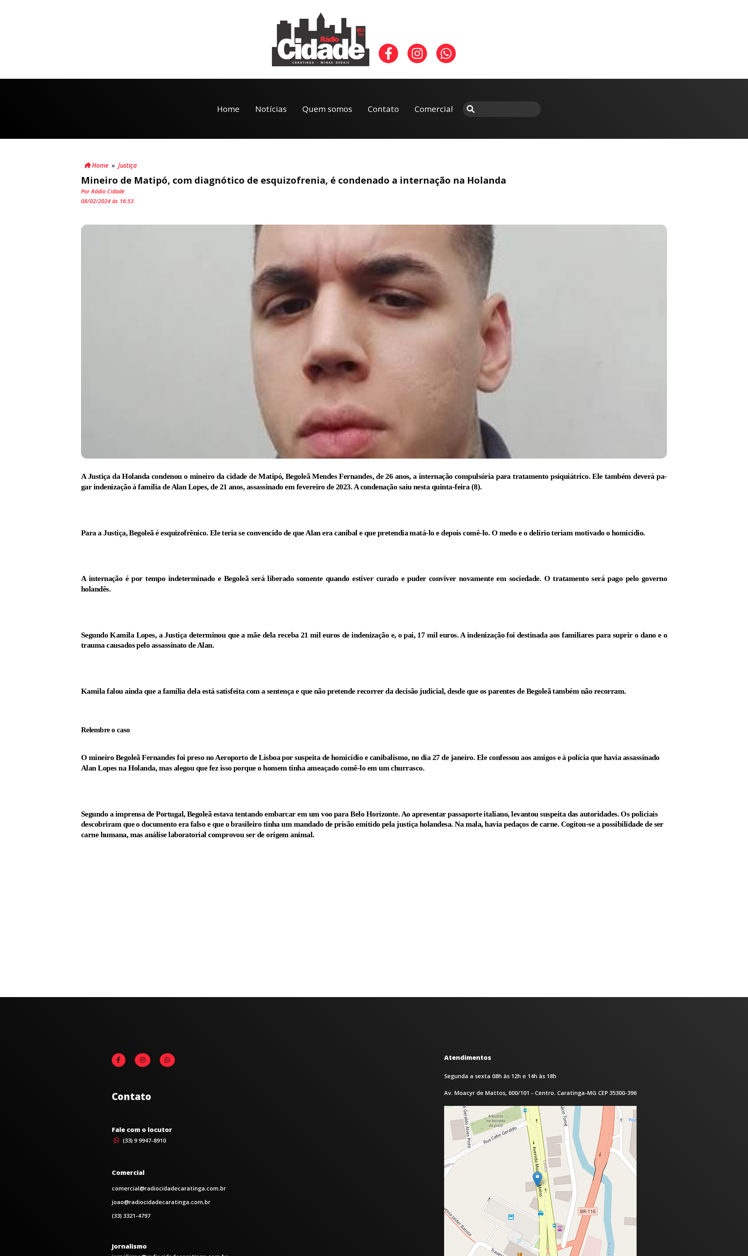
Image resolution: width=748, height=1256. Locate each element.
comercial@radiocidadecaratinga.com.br (169, 1188)
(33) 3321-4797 (131, 1215)
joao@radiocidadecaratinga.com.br (161, 1202)
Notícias (271, 108)
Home (228, 108)
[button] (537, 1179)
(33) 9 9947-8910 (143, 1140)
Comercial (434, 108)
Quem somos (327, 108)
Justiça (127, 165)
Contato (383, 108)
